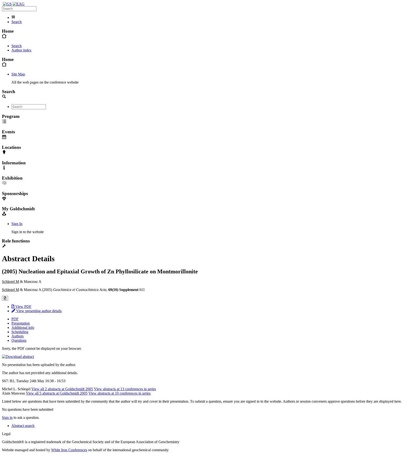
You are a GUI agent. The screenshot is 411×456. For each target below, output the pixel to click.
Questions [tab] (18, 340)
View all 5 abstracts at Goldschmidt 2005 (57, 393)
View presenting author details (38, 311)
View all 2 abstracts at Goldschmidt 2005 (62, 389)
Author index (21, 50)
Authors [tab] (17, 336)
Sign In (16, 224)
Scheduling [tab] (19, 332)
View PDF (22, 307)
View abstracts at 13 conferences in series (125, 389)
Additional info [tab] (22, 328)
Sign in (7, 418)
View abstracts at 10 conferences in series (119, 393)
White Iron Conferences (69, 450)
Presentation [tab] (20, 323)
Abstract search (22, 426)
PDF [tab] (15, 319)
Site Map (18, 74)
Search (16, 22)
